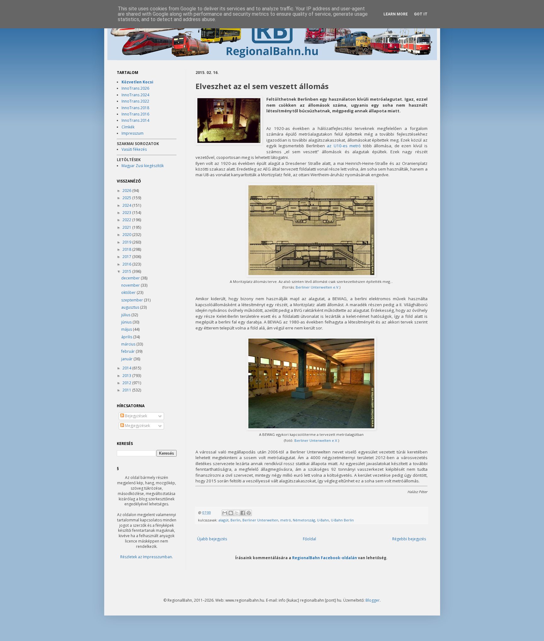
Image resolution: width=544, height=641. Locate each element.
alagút (223, 520)
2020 (127, 234)
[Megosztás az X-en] (237, 513)
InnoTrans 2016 (135, 114)
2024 (127, 205)
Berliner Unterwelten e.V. (317, 287)
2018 (127, 249)
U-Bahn (323, 520)
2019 (127, 242)
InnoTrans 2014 (135, 120)
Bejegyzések (135, 416)
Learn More (395, 14)
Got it (421, 14)
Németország (304, 520)
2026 (127, 190)
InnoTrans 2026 (135, 88)
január (127, 359)
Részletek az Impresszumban (146, 556)
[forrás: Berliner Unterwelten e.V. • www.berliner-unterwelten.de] (229, 121)
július (126, 315)
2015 (127, 271)
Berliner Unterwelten (260, 520)
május (127, 329)
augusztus (130, 307)
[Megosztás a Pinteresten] (249, 513)
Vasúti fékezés (134, 149)
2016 (127, 264)
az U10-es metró (344, 146)
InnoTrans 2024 (135, 95)
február (128, 351)
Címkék (128, 127)
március (128, 344)
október (129, 292)
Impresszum (133, 133)
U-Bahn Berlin (342, 520)
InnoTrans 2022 (135, 101)
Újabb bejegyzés (212, 539)
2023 (127, 212)
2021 (127, 227)
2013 (127, 375)
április (127, 337)
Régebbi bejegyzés (409, 539)
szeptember (132, 300)
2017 (127, 256)
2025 (127, 197)
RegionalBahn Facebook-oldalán (324, 557)
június (127, 322)
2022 (127, 219)
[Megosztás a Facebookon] (243, 513)
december (131, 278)
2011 (127, 390)
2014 (127, 368)
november (131, 285)
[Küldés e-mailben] (225, 513)
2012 (127, 382)
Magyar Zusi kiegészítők (143, 165)
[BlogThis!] (231, 513)
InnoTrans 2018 (135, 107)
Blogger (373, 600)
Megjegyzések (137, 425)
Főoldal (309, 539)
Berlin (235, 520)
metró (285, 520)
